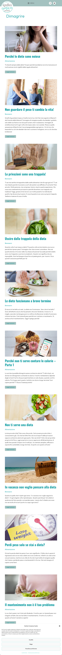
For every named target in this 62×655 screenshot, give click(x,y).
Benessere (8, 114)
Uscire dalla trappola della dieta (25, 238)
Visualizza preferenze (31, 648)
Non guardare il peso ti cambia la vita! (29, 109)
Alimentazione (10, 61)
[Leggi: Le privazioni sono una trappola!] (31, 156)
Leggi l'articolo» (10, 72)
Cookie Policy (24, 652)
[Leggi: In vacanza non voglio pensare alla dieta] (31, 469)
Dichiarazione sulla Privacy (34, 652)
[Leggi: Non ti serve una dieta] (31, 407)
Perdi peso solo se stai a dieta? (25, 544)
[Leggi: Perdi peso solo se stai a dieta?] (31, 527)
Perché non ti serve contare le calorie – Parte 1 (30, 362)
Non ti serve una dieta (19, 424)
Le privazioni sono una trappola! (25, 174)
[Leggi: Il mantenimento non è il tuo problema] (31, 587)
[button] (59, 626)
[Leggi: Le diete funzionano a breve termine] (31, 283)
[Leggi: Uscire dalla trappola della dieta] (31, 221)
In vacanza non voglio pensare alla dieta (30, 487)
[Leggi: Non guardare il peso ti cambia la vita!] (31, 92)
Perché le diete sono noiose (22, 56)
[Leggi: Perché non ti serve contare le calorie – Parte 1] (31, 343)
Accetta (31, 640)
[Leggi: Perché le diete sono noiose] (31, 39)
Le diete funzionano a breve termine (28, 300)
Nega (31, 644)
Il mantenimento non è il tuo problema (29, 604)
